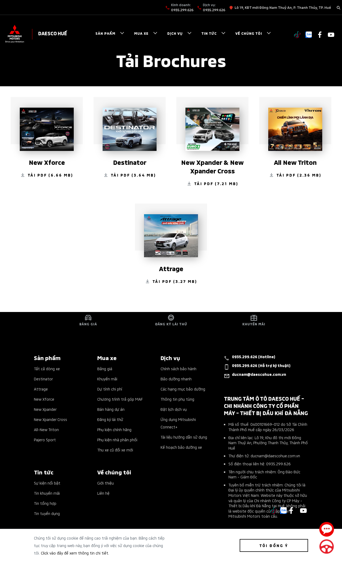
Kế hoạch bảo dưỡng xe (181, 447)
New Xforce (44, 398)
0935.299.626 (182, 9)
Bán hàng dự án (111, 409)
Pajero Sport (45, 439)
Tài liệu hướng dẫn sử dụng (184, 436)
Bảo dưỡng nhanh (176, 378)
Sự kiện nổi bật (47, 482)
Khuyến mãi (107, 378)
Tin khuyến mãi (47, 492)
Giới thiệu (105, 482)
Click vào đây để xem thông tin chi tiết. (75, 552)
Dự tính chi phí (109, 388)
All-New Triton (46, 429)
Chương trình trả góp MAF (120, 398)
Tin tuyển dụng (47, 513)
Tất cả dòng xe (47, 368)
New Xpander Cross (50, 419)
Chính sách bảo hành (178, 368)
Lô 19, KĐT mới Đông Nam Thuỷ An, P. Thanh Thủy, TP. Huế (283, 7)
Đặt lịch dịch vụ (174, 409)
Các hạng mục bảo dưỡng (183, 388)
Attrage (41, 388)
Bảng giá (104, 368)
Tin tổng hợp (45, 503)
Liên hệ (103, 492)
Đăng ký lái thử (110, 419)
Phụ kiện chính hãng (114, 429)
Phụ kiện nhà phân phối (117, 439)
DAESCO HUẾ (52, 33)
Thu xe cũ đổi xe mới (115, 449)
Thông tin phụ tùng (177, 398)
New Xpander (45, 409)
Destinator (43, 378)
